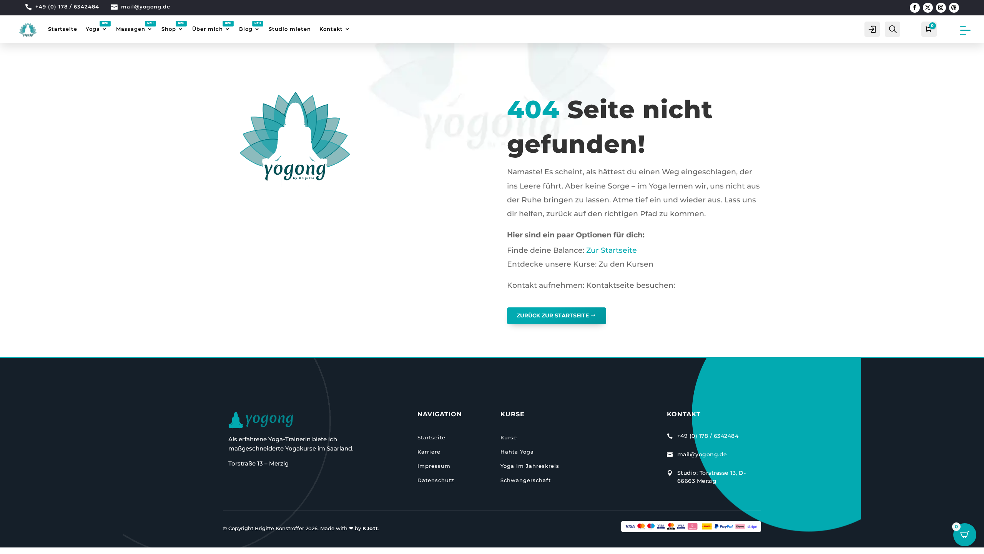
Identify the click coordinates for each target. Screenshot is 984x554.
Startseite (62, 29)
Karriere (428, 452)
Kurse (508, 437)
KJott (370, 528)
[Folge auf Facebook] (915, 8)
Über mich (207, 29)
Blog (246, 29)
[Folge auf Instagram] (941, 8)
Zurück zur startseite (553, 315)
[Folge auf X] (928, 8)
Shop (168, 29)
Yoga (93, 29)
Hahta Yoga (517, 452)
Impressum (433, 466)
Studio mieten (290, 29)
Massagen (130, 29)
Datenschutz (435, 480)
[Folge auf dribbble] (954, 8)
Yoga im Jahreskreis (529, 466)
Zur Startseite (610, 250)
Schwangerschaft (525, 480)
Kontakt (331, 29)
